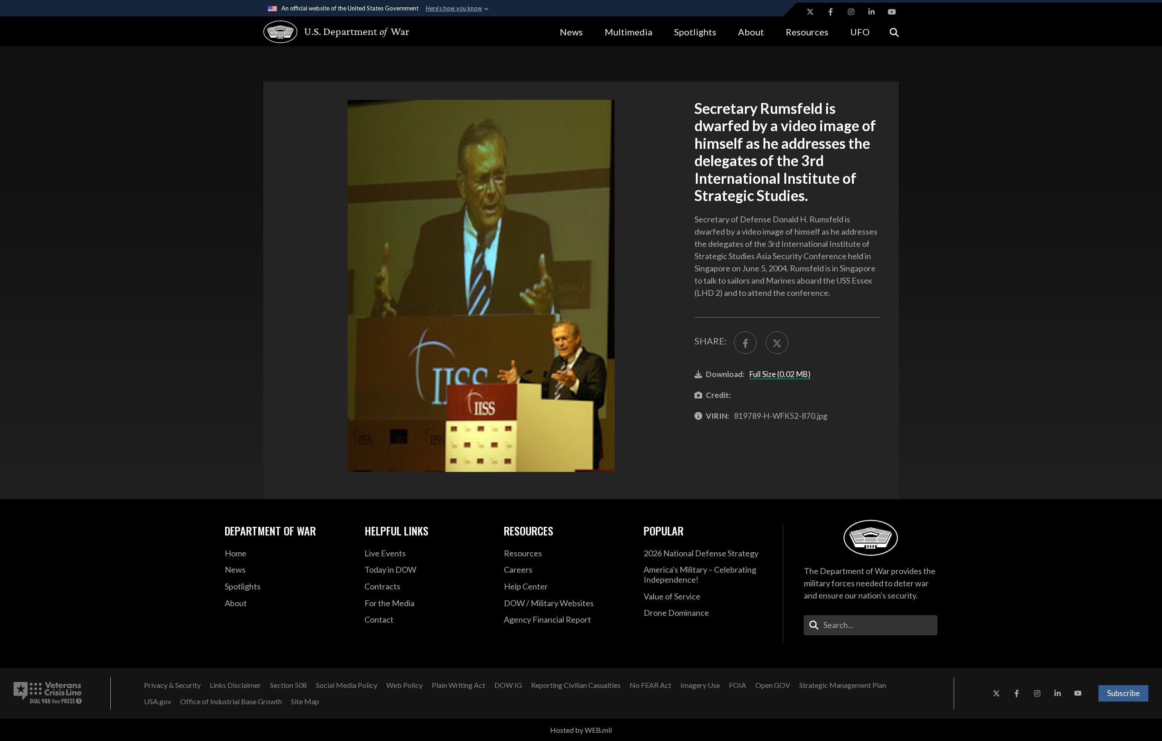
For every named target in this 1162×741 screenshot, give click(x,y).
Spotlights (695, 31)
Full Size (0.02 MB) (780, 374)
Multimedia (628, 31)
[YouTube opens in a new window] (892, 12)
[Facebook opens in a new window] (830, 12)
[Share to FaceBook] (745, 342)
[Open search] (894, 31)
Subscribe (1123, 693)
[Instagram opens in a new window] (851, 12)
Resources (807, 31)
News (571, 31)
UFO (860, 31)
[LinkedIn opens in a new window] (871, 12)
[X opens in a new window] (810, 12)
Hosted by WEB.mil (581, 730)
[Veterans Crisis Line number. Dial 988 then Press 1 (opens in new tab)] (48, 693)
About (751, 31)
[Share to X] (777, 342)
